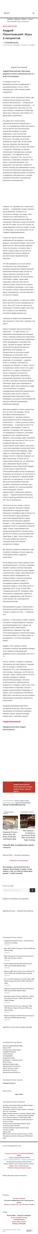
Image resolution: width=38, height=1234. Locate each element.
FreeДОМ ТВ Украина (9, 1052)
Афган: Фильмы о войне (10, 1068)
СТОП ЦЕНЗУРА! (8, 1056)
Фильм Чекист (7, 1062)
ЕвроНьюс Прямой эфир (10, 1064)
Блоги (24, 19)
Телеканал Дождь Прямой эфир (13, 1045)
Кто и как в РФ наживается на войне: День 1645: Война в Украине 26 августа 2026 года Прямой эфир (19, 981)
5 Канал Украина (8, 1054)
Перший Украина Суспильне (11, 1066)
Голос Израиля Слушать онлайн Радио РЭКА (17, 1117)
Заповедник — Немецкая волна (12, 1060)
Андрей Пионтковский (11, 721)
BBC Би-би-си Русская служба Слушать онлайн (18, 1134)
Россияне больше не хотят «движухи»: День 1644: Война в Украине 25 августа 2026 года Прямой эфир (18, 1008)
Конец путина (12, 26)
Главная (10, 19)
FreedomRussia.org (11, 42)
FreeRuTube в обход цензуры (19, 860)
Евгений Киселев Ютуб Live (11, 1072)
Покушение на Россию (10, 1070)
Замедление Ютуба (9, 1058)
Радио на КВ (7, 1047)
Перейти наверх (29, 1231)
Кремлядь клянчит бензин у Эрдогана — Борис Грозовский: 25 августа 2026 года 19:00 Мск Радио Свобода (19, 998)
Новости (17, 19)
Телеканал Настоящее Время (12, 1050)
